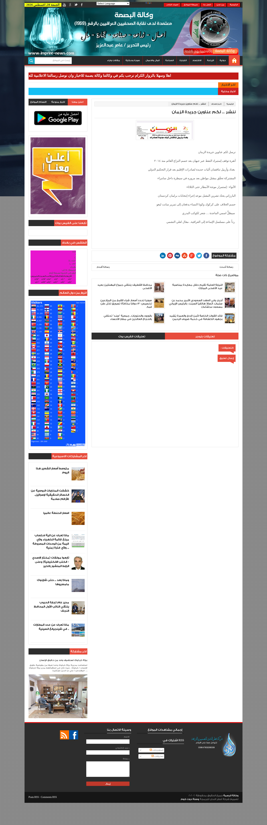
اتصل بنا (207, 4)
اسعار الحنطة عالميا (56, 513)
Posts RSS (34, 797)
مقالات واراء (113, 60)
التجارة (183, 60)
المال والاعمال (152, 60)
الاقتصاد (196, 60)
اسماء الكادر (172, 4)
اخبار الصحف (216, 104)
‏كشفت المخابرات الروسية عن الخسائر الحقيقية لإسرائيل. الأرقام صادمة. (50, 495)
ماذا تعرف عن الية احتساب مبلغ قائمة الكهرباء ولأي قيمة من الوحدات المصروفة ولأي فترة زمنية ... (51, 541)
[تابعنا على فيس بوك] (73, 734)
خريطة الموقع (191, 4)
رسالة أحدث (226, 267)
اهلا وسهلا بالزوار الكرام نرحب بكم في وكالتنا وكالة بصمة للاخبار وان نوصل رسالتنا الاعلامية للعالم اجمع (115, 75)
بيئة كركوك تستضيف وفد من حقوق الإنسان (63, 660)
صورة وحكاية (133, 60)
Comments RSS (49, 797)
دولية (223, 60)
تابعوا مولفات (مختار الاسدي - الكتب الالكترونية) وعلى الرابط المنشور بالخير (50, 562)
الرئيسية (234, 4)
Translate (158, 3)
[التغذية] (64, 734)
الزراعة (210, 60)
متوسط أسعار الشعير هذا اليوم (52, 470)
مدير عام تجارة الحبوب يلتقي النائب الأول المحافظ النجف (51, 606)
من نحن (220, 4)
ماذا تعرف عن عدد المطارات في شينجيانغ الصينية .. (51, 627)
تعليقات (158, 756)
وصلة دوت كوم (190, 799)
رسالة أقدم (103, 267)
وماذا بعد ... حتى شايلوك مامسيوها (53, 582)
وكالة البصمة (230, 795)
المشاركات (157, 750)
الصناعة (169, 60)
